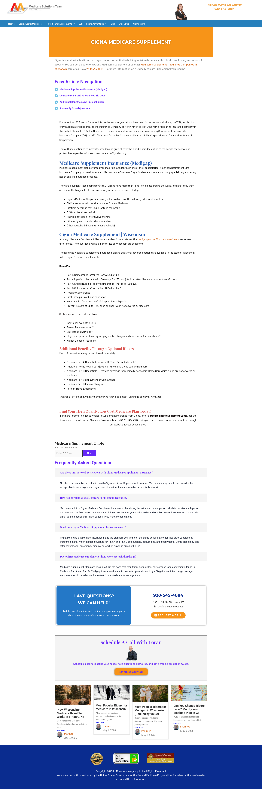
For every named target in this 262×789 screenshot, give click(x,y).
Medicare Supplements (60, 24)
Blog (113, 24)
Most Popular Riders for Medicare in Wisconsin (111, 707)
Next (89, 453)
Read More (61, 730)
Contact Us (139, 24)
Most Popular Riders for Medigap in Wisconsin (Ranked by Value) (150, 710)
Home (11, 24)
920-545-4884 (95, 69)
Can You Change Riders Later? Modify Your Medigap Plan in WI (189, 709)
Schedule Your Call (131, 672)
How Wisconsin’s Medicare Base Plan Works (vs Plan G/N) (70, 713)
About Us (124, 24)
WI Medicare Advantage (91, 24)
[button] (31, 24)
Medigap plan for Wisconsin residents (158, 239)
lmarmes (68, 733)
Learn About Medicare (30, 24)
